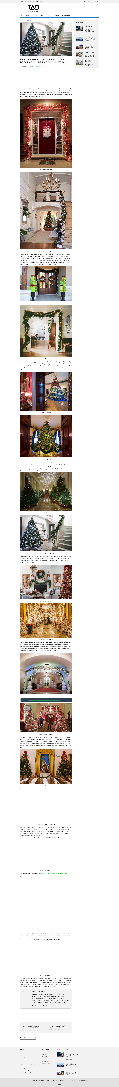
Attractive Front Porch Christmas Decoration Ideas (53, 873)
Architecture (26, 15)
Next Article (61, 1025)
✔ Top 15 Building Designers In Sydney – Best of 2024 (90, 63)
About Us (23, 1)
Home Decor (38, 15)
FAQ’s (43, 1059)
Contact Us (31, 1)
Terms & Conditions (46, 1063)
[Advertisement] (74, 8)
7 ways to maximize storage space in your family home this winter (56, 1028)
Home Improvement (53, 15)
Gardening (66, 15)
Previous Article (31, 1025)
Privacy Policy (45, 1061)
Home (21, 20)
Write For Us (39, 1)
